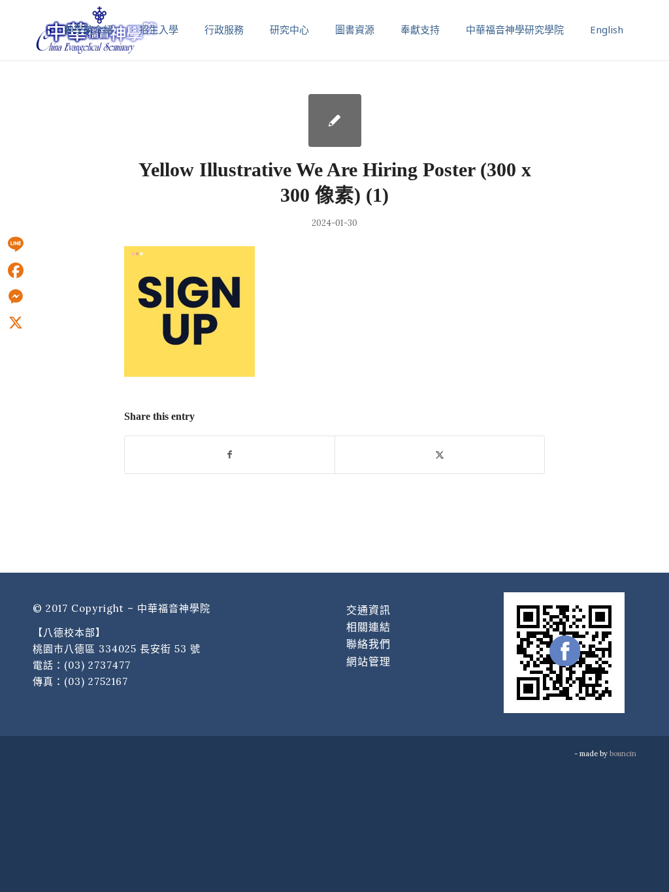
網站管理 (368, 661)
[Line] (16, 244)
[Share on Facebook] (229, 454)
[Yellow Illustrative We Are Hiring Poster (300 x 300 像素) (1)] (334, 120)
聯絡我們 (368, 643)
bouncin (623, 753)
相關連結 (368, 626)
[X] (16, 323)
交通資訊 (368, 609)
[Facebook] (16, 270)
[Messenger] (16, 296)
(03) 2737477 (97, 665)
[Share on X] (439, 454)
